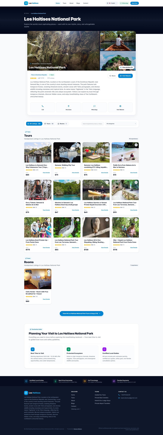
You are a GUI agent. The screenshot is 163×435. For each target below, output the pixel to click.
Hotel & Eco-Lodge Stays (102, 400)
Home (58, 3)
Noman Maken (78, 429)
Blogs (78, 3)
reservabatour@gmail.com (129, 398)
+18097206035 (125, 395)
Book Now (134, 3)
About (71, 3)
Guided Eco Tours (100, 395)
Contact (85, 3)
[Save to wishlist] (48, 144)
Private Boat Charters (101, 397)
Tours (64, 3)
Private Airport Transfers (102, 403)
